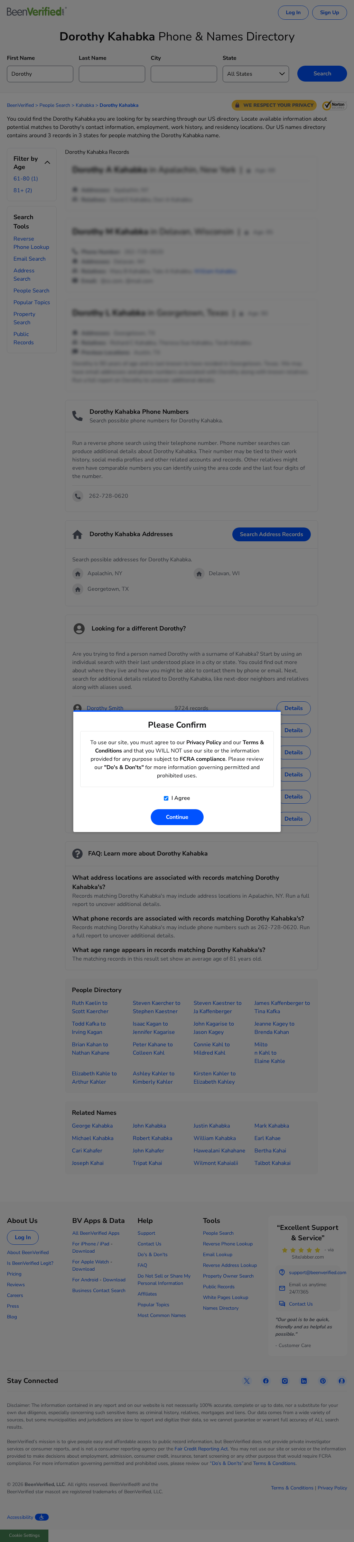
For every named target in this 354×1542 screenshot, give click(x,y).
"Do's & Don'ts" (124, 767)
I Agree (180, 798)
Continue (177, 817)
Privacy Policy (203, 742)
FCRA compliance (202, 759)
